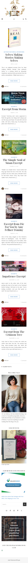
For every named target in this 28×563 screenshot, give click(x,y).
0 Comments (23, 86)
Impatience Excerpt (14, 276)
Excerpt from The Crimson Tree (14, 333)
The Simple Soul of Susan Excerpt (14, 161)
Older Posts (7, 366)
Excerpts (14, 106)
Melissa (6, 86)
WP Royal (17, 560)
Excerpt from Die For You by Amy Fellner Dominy (14, 227)
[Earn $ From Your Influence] (14, 482)
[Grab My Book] (14, 446)
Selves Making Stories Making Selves (14, 57)
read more (14, 81)
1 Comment (23, 135)
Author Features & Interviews (14, 52)
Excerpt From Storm (14, 109)
